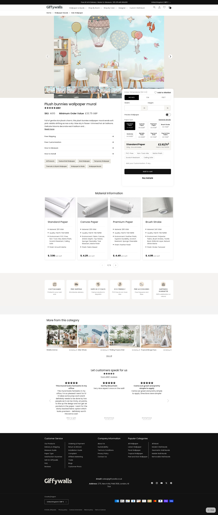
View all (109, 356)
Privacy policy (63, 510)
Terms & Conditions (106, 450)
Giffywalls (53, 510)
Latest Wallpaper (134, 447)
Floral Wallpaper (134, 450)
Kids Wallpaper (77, 13)
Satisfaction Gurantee (53, 457)
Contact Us (102, 457)
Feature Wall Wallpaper (67, 161)
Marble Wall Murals (159, 453)
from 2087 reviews (109, 377)
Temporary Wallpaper (101, 161)
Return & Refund (74, 447)
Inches (132, 97)
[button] (77, 8)
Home (49, 13)
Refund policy (88, 510)
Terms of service (100, 510)
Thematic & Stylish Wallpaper (56, 166)
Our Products (50, 443)
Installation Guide (75, 450)
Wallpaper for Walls (78, 166)
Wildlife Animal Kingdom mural (52, 350)
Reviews (48, 466)
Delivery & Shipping (52, 447)
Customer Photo (75, 466)
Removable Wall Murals (161, 457)
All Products (50, 161)
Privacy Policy (103, 453)
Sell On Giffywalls (51, 460)
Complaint (72, 453)
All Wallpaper (133, 443)
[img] (109, 373)
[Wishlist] (164, 7)
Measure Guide (50, 450)
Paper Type (49, 453)
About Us (101, 443)
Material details (165, 120)
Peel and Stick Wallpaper (137, 457)
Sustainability (103, 447)
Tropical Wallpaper (135, 453)
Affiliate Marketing (75, 457)
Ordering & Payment (76, 443)
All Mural (155, 443)
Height (151, 102)
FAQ (46, 463)
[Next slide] (115, 265)
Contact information (75, 510)
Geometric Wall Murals (161, 450)
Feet (164, 97)
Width (127, 102)
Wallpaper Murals (61, 13)
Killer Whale (82, 350)
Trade (70, 460)
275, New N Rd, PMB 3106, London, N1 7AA (109, 485)
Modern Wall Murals (159, 447)
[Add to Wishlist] (74, 327)
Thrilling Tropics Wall (116, 350)
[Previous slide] (102, 265)
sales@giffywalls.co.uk (109, 479)
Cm (147, 97)
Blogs (70, 463)
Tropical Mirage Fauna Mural (149, 350)
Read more (49, 129)
